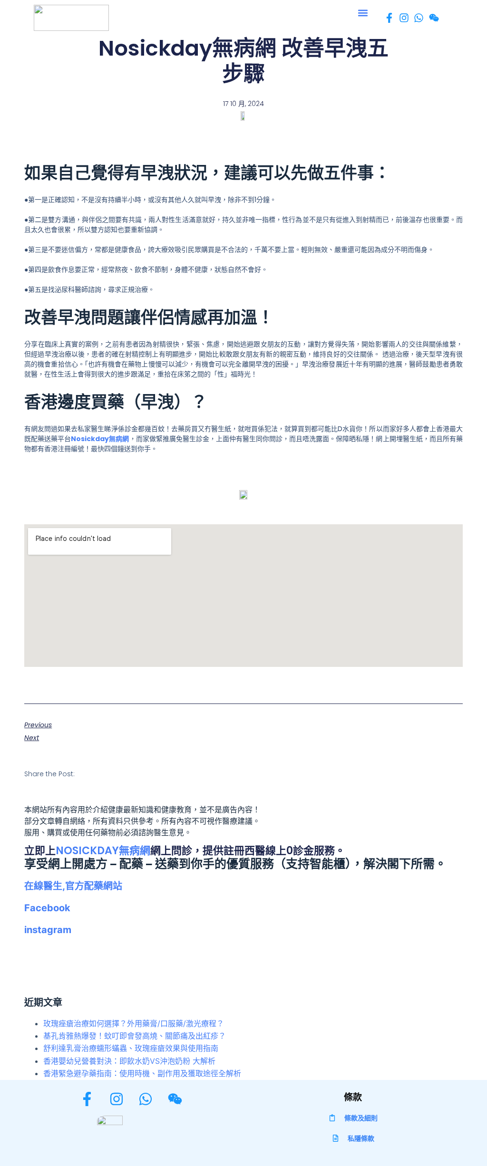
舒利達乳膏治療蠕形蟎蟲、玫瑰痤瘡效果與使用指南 (130, 1048)
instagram (47, 929)
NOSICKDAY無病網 (103, 850)
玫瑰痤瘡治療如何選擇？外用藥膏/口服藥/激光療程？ (133, 1023)
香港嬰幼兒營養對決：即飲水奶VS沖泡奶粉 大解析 (129, 1061)
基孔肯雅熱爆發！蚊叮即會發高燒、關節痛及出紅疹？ (134, 1036)
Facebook (47, 908)
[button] (362, 12)
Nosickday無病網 (100, 438)
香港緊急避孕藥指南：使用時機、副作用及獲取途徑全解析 (142, 1073)
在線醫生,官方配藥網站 (73, 886)
